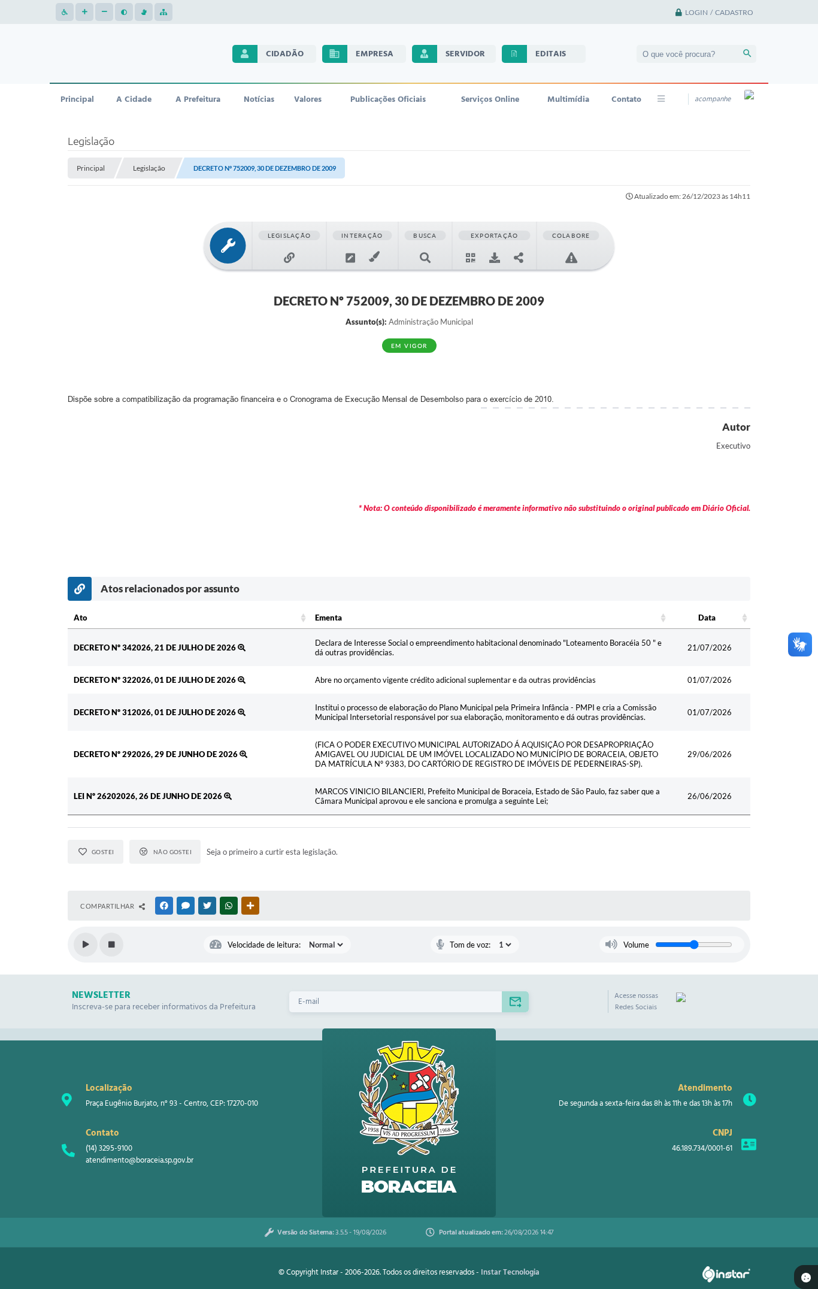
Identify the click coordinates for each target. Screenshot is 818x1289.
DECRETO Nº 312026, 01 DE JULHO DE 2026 (156, 712)
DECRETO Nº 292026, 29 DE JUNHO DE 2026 (157, 754)
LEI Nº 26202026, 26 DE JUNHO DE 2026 (149, 796)
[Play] (86, 945)
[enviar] (515, 1001)
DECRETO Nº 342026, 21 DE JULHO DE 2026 (156, 647)
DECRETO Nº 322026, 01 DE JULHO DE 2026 (156, 680)
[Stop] (111, 945)
